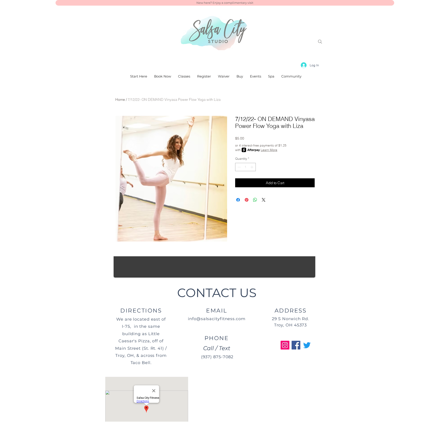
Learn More (269, 150)
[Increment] (252, 167)
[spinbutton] (245, 167)
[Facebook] (296, 345)
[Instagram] (285, 345)
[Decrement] (238, 167)
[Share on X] (263, 200)
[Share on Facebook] (238, 200)
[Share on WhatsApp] (255, 200)
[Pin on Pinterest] (246, 200)
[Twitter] (307, 345)
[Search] (320, 41)
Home (120, 99)
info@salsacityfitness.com (216, 318)
